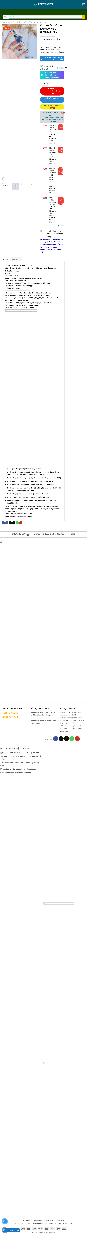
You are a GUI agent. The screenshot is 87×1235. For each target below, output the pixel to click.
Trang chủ (7, 22)
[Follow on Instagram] (6, 522)
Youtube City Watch (24, 516)
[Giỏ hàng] (83, 4)
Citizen (42, 22)
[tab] (5, 259)
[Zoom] (4, 179)
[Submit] (83, 17)
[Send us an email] (13, 522)
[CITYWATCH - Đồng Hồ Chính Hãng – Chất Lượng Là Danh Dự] (43, 4)
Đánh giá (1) (15, 259)
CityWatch (24, 300)
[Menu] (42, 11)
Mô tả (5, 259)
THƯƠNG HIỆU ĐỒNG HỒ (25, 22)
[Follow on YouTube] (20, 522)
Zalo (27, 308)
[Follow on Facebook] (3, 522)
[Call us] (17, 522)
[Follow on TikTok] (10, 522)
